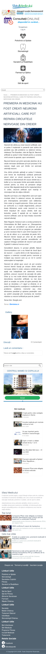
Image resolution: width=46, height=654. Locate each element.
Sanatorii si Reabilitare (10, 584)
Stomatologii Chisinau (10, 618)
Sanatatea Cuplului (9, 579)
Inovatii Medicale (8, 632)
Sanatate (5, 608)
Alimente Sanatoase (9, 596)
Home (5, 95)
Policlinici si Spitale (9, 574)
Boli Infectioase (7, 625)
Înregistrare (23, 27)
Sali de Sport (6, 591)
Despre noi (9, 565)
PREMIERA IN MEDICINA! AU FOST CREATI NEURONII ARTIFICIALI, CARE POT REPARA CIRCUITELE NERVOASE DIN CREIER (23, 97)
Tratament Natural (8, 613)
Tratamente (6, 635)
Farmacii (5, 598)
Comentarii (36, 342)
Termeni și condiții (21, 565)
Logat (14, 353)
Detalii (22, 398)
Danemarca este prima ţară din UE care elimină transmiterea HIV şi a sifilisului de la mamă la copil (28, 552)
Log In (23, 29)
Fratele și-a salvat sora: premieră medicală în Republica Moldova (29, 538)
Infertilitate (6, 615)
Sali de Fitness (7, 593)
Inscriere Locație (36, 565)
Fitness (4, 582)
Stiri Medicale (7, 627)
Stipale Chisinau (8, 601)
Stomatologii (6, 577)
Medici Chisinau (8, 610)
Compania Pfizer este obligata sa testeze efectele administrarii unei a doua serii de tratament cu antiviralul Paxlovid (27, 517)
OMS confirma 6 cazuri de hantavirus (26, 526)
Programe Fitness (8, 630)
